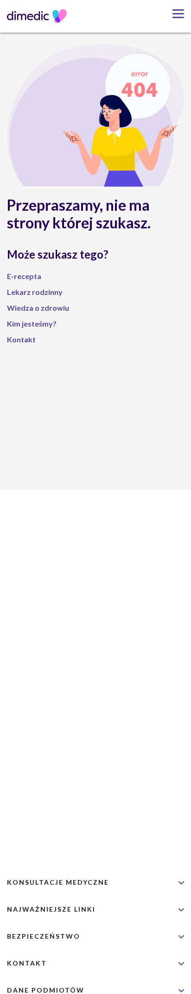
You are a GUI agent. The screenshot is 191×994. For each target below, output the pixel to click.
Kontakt (21, 339)
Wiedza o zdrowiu (38, 307)
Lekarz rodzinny (35, 291)
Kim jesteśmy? (32, 323)
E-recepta (24, 276)
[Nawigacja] (175, 13)
